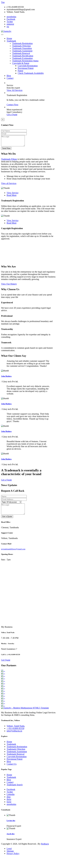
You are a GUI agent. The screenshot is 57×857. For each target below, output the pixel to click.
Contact (10, 78)
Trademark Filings (9, 159)
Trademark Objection (21, 46)
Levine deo (11, 820)
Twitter (10, 21)
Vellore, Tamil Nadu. (16, 726)
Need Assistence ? (9, 649)
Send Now (6, 148)
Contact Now (12, 104)
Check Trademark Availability (31, 73)
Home (9, 38)
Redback (45, 844)
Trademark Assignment (22, 51)
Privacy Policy (13, 853)
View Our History (9, 284)
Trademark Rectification (22, 56)
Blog (9, 75)
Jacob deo (11, 834)
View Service (12, 193)
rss (8, 26)
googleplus (11, 16)
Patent (20, 71)
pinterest (10, 24)
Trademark (11, 41)
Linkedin (11, 794)
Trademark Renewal (21, 53)
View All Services (14, 90)
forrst (9, 802)
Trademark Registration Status (25, 61)
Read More (11, 195)
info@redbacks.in (14, 731)
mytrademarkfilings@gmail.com (13, 549)
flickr (9, 799)
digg (9, 797)
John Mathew (6, 376)
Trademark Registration (22, 43)
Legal (9, 848)
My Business (6, 627)
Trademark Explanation (22, 58)
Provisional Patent (25, 68)
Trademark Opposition (22, 48)
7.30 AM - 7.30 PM (9, 638)
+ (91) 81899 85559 (15, 728)
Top (3, 2)
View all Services (8, 183)
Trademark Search (15, 784)
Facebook (11, 19)
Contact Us (11, 764)
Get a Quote (12, 114)
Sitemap (10, 851)
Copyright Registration (28, 66)
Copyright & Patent (20, 63)
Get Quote (5, 660)
